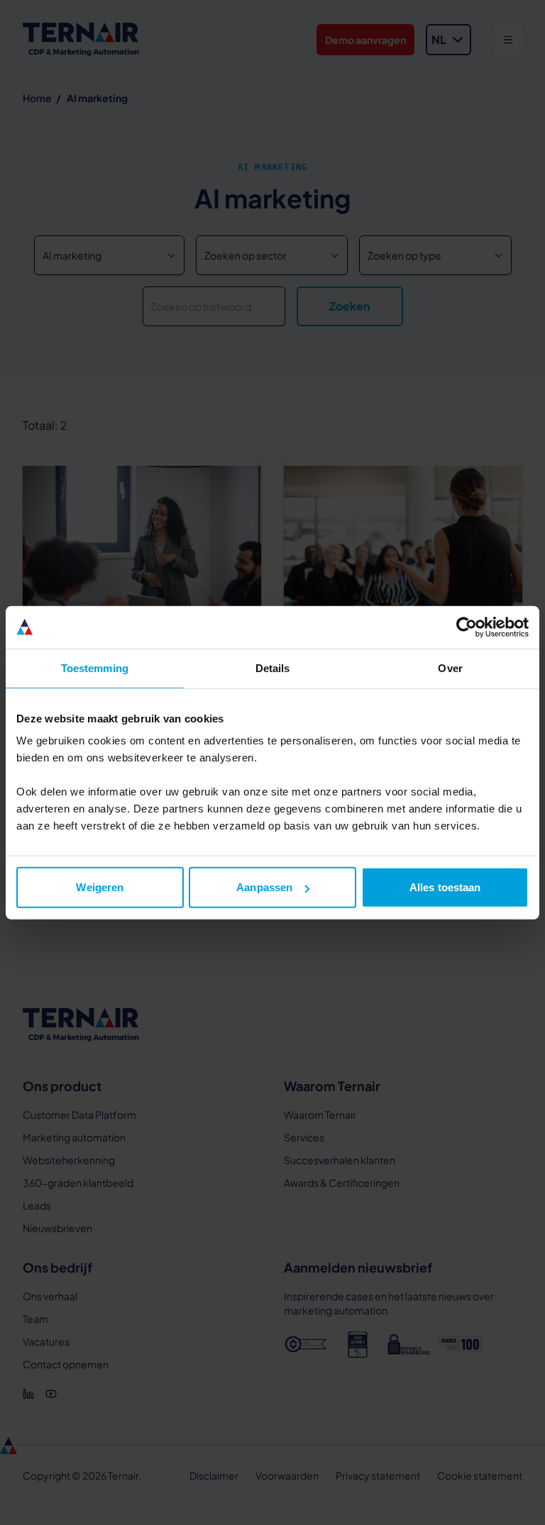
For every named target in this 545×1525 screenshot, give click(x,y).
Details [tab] (272, 667)
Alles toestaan (444, 887)
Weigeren (99, 887)
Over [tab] (450, 667)
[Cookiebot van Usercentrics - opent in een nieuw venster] (466, 626)
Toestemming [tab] (94, 667)
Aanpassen (264, 887)
